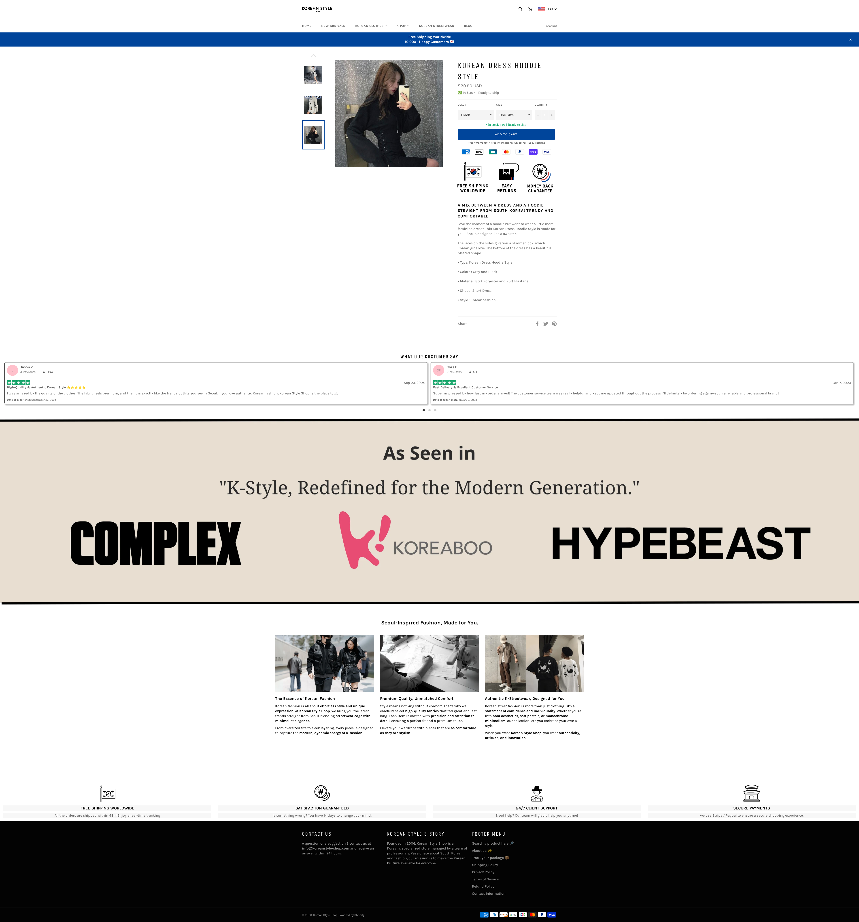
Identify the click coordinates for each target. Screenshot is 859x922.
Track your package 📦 (490, 858)
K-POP (402, 26)
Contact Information (489, 893)
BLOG (468, 26)
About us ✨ (482, 850)
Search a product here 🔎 (493, 843)
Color (462, 104)
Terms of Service (485, 879)
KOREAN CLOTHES (370, 26)
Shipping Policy (485, 865)
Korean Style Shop (325, 915)
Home (306, 26)
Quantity (541, 104)
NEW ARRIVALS (333, 26)
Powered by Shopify (351, 915)
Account (551, 26)
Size (499, 104)
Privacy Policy (483, 872)
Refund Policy (483, 886)
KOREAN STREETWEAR (436, 26)
